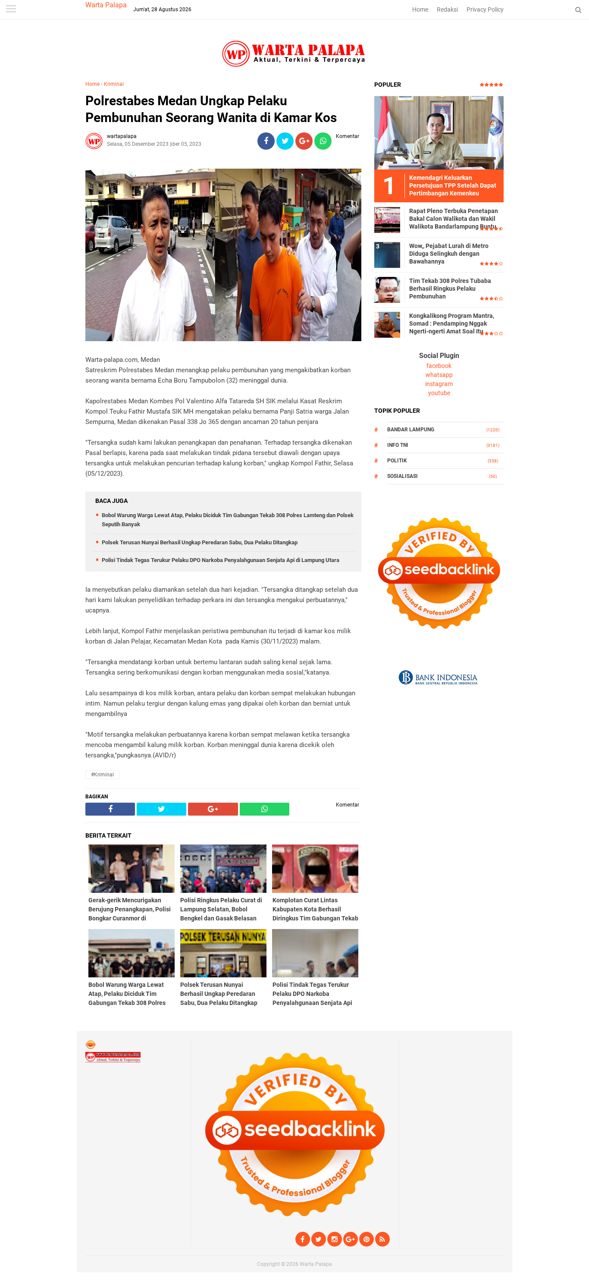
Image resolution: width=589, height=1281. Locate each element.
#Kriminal (102, 775)
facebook (438, 365)
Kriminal (114, 84)
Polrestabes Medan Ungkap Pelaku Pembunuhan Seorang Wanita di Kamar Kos (211, 109)
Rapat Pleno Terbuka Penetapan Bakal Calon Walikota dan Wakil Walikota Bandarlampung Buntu (453, 218)
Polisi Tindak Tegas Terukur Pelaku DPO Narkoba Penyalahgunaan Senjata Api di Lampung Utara (220, 560)
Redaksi (447, 9)
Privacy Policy (485, 9)
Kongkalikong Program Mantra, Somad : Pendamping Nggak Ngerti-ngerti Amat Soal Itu (451, 323)
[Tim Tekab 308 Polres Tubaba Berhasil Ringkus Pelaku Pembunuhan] (387, 289)
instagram (439, 383)
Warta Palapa (106, 5)
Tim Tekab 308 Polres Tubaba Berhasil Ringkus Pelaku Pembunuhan (450, 288)
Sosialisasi (402, 476)
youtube (439, 392)
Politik (397, 461)
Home (420, 9)
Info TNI (397, 445)
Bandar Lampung (410, 430)
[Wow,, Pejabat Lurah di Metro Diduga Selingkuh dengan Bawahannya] (387, 254)
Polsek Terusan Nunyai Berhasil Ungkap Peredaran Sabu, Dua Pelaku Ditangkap (200, 542)
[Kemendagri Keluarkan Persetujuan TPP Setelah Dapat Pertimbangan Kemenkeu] (439, 132)
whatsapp (439, 374)
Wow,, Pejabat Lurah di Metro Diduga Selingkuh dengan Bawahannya (449, 253)
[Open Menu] (11, 9)
